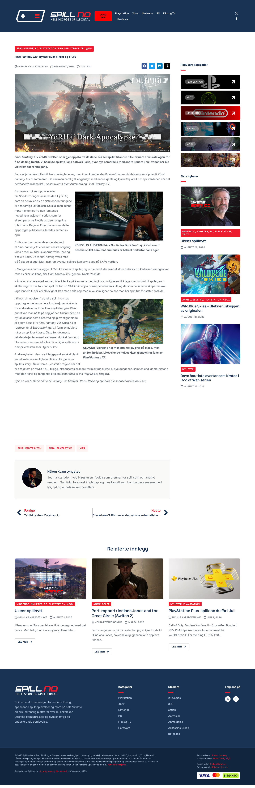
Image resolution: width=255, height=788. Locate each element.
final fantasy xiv (29, 448)
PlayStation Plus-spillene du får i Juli (202, 610)
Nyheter (202, 231)
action (172, 710)
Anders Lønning (219, 755)
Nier (82, 448)
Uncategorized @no (78, 48)
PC (158, 13)
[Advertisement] (92, 413)
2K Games (174, 698)
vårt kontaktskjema (117, 764)
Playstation (122, 13)
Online (29, 48)
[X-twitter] (236, 13)
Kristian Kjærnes (217, 763)
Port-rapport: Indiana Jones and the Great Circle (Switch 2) (125, 613)
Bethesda (174, 734)
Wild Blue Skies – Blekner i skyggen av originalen (210, 308)
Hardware (122, 19)
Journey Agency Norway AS (53, 771)
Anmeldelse (190, 299)
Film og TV (169, 13)
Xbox (135, 13)
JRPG (19, 48)
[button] (144, 66)
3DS (170, 704)
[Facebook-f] (236, 18)
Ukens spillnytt (193, 240)
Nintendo (147, 13)
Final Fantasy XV (60, 448)
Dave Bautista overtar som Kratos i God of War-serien (210, 378)
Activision (174, 716)
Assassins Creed (178, 728)
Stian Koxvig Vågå (221, 758)
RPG (60, 48)
